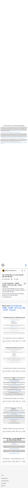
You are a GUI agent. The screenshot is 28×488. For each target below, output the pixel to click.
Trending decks (5, 480)
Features (3, 485)
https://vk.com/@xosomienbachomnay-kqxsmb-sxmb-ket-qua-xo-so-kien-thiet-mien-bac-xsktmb (14, 143)
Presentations (4, 478)
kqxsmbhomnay (7, 297)
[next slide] (25, 265)
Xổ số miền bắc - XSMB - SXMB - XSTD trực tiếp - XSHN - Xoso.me (12, 284)
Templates (3, 483)
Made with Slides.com (10, 270)
